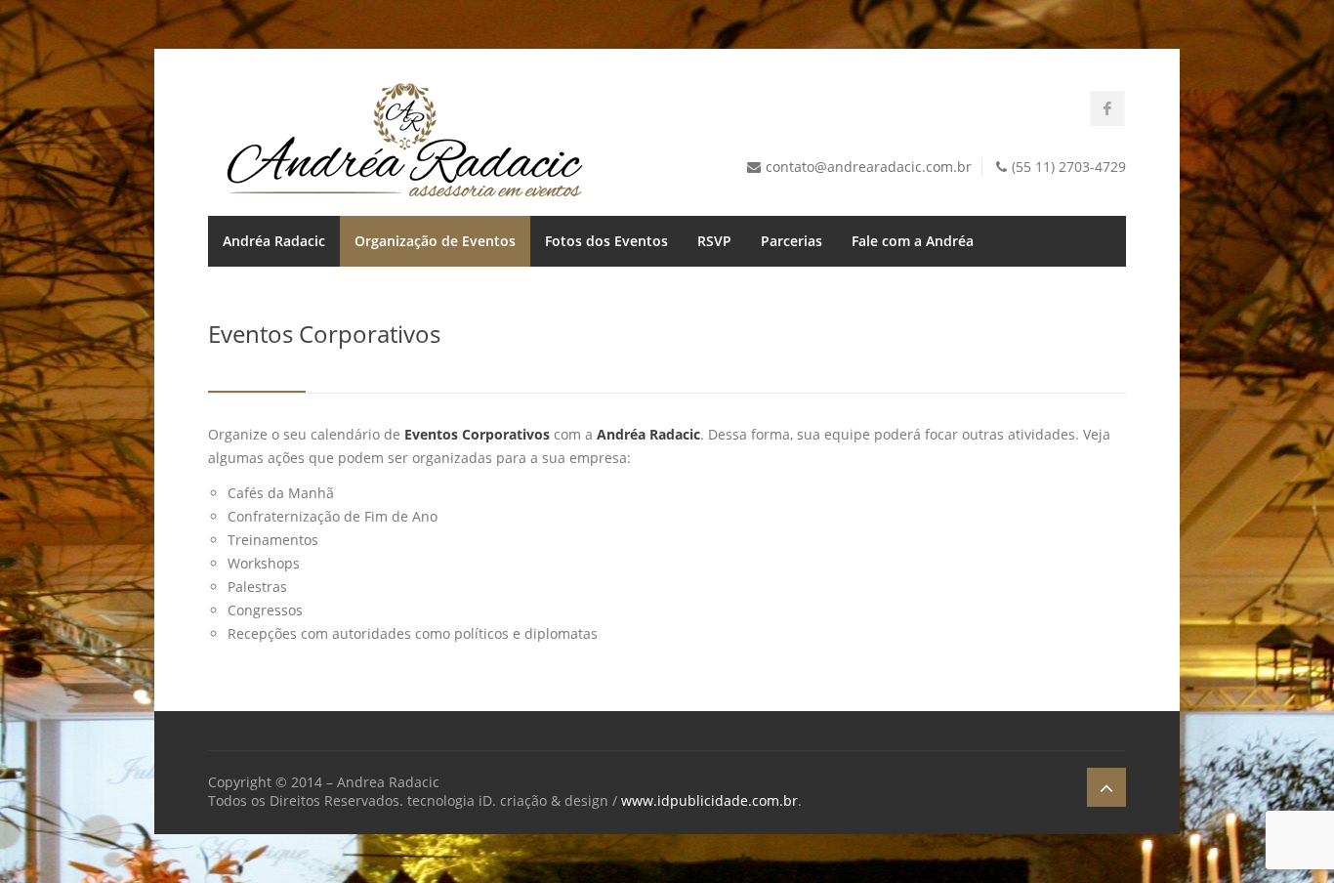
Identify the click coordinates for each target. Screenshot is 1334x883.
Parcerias (791, 240)
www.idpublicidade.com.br (709, 800)
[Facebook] (1107, 108)
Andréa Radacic (274, 240)
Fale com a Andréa (913, 240)
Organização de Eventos (435, 240)
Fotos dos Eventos (606, 240)
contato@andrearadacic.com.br (869, 166)
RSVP (714, 240)
